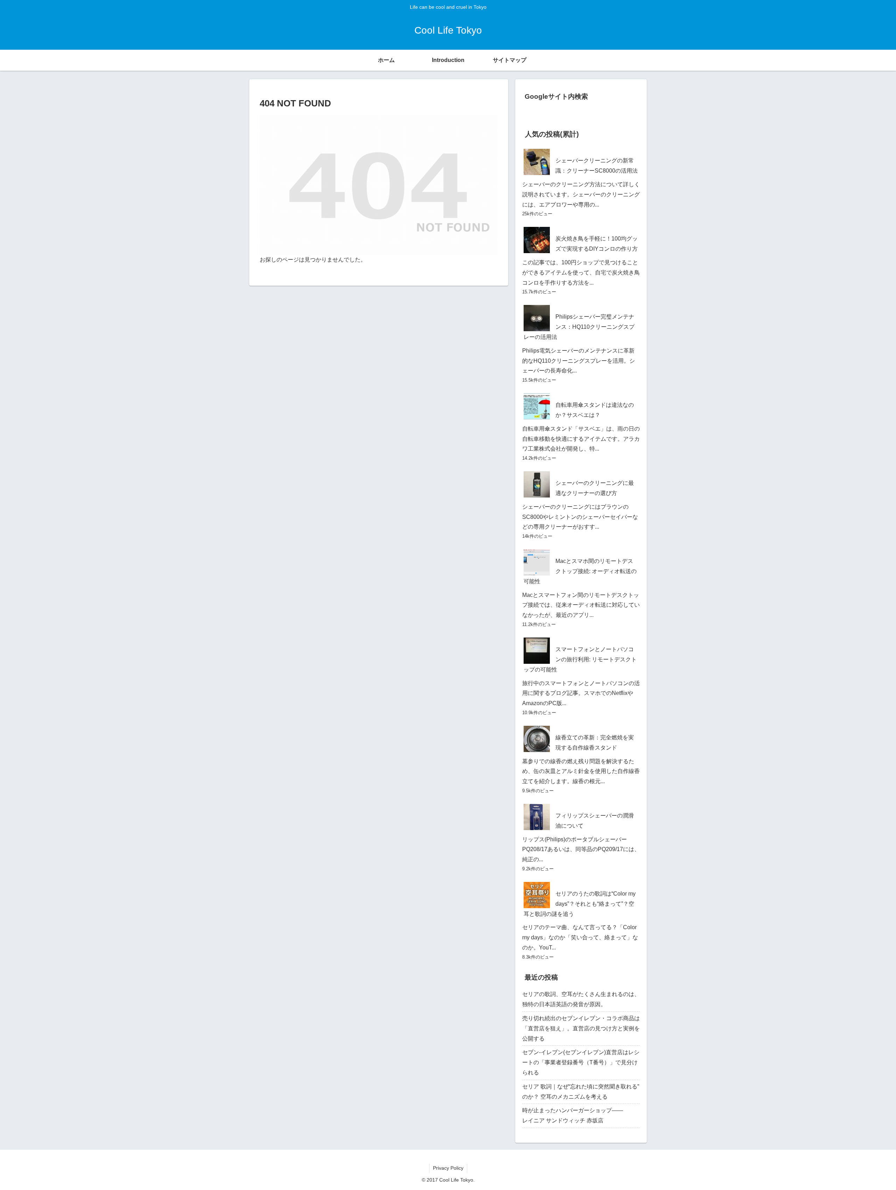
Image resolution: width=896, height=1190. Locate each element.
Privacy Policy (448, 1168)
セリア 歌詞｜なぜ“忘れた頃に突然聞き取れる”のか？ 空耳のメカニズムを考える (580, 1092)
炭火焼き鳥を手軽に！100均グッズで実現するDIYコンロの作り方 (596, 244)
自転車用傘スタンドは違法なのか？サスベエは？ (594, 410)
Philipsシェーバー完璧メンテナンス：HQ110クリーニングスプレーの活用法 (579, 327)
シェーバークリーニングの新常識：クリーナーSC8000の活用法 (596, 166)
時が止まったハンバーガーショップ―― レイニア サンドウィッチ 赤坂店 (581, 1115)
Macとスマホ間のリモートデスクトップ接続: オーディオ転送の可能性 (580, 571)
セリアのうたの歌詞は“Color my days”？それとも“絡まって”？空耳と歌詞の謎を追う (580, 904)
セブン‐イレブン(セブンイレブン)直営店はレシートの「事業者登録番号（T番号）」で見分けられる (580, 1062)
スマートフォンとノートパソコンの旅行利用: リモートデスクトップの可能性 (580, 659)
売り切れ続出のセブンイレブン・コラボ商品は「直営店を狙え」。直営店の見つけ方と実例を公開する (581, 1028)
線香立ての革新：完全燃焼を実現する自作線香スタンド (594, 743)
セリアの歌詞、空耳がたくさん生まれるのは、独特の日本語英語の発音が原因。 (581, 999)
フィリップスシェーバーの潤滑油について (594, 821)
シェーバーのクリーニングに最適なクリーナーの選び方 (594, 488)
